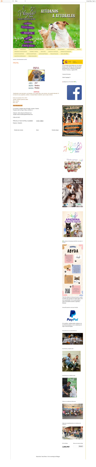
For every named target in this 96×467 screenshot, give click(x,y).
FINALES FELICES (54, 53)
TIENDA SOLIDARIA (32, 56)
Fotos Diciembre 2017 (17, 105)
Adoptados (20, 123)
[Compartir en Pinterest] (42, 121)
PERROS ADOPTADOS (31, 53)
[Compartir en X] (40, 121)
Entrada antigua (55, 130)
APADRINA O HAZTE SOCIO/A (20, 51)
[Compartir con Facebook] (41, 121)
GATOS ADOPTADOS (43, 53)
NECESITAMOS (61, 49)
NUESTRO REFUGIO (50, 49)
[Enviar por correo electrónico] (37, 121)
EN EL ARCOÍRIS (64, 53)
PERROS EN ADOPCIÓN (66, 51)
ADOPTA (79, 49)
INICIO (15, 49)
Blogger (58, 456)
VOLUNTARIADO (70, 49)
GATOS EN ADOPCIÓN (19, 53)
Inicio (37, 130)
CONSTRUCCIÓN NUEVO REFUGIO (36, 49)
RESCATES (43, 51)
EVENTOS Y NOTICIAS (53, 51)
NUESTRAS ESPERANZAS (20, 56)
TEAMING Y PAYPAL (34, 51)
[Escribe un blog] (38, 121)
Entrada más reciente (18, 130)
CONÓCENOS (23, 49)
